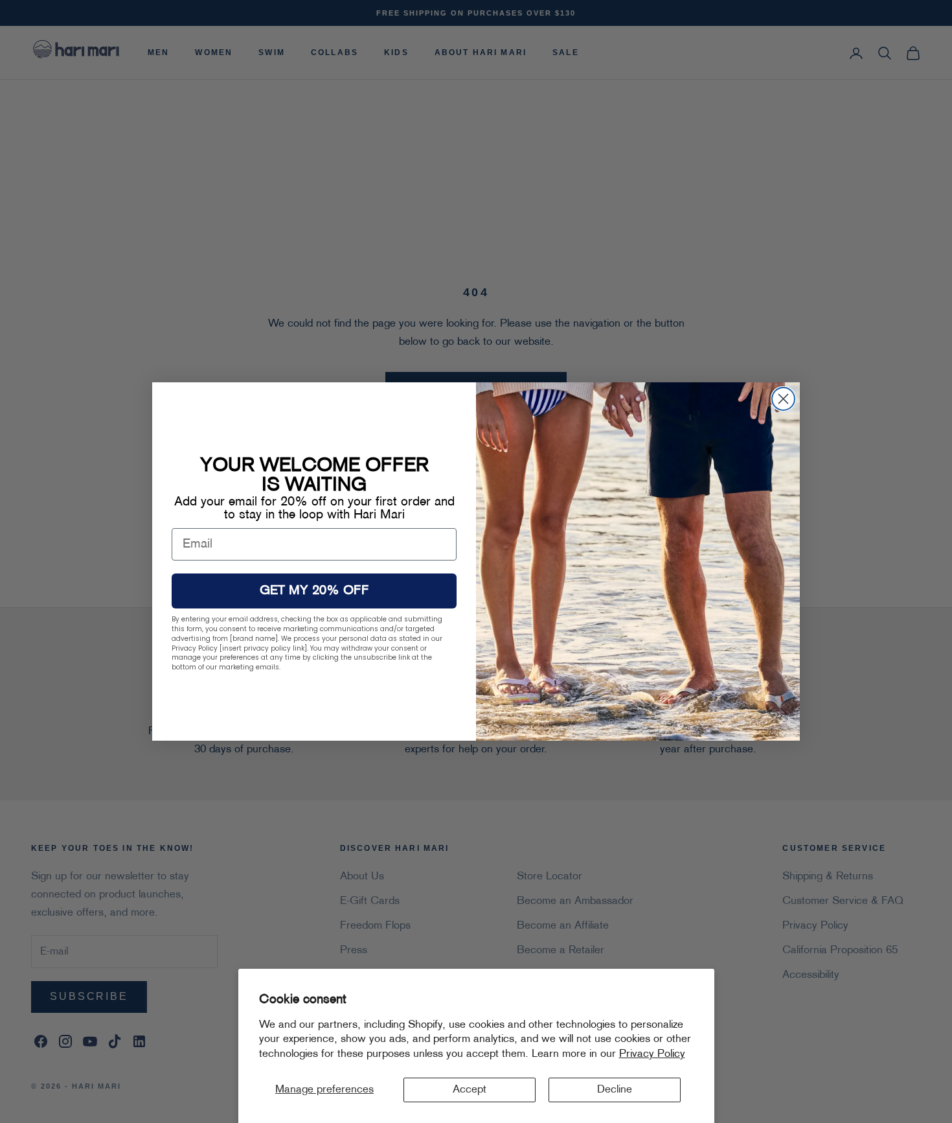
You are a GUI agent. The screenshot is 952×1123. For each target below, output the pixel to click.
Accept (469, 1090)
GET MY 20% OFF (314, 591)
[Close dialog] (783, 399)
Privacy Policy (652, 1054)
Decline (614, 1090)
